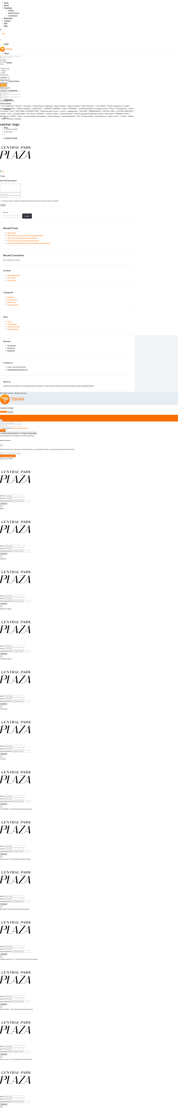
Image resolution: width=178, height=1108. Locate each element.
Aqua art (19, 106)
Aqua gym (27, 106)
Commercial (12, 15)
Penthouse (11, 348)
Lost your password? (20, 428)
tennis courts (112, 116)
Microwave (31, 114)
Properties (8, 8)
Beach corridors (74, 106)
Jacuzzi (63, 111)
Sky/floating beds (68, 116)
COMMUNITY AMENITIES (51, 108)
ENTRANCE (73, 108)
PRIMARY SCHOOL (122, 114)
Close (10, 412)
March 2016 (11, 278)
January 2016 (11, 280)
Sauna (20, 116)
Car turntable (100, 106)
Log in (9, 321)
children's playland (23, 108)
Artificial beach (38, 106)
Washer (131, 116)
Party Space (109, 114)
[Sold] (3, 64)
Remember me (7, 428)
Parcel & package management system (89, 114)
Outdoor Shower (66, 114)
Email (2, 498)
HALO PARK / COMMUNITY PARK (27, 111)
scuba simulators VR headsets (35, 116)
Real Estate (11, 302)
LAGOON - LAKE (108, 111)
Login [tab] (6, 416)
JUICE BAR (83, 111)
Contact (7, 21)
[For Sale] (3, 62)
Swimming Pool (100, 116)
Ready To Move (13, 13)
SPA (78, 116)
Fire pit (112, 108)
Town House (11, 345)
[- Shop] (7, 73)
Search (3, 85)
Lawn (9, 114)
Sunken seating (87, 116)
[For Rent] (3, 60)
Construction (12, 299)
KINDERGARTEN (94, 111)
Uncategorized (12, 305)
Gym (12, 111)
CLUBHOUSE (36, 108)
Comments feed (13, 326)
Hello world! (11, 233)
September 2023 (13, 275)
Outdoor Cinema (52, 114)
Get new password (8, 456)
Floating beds (122, 108)
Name (2, 496)
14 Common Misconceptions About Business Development (28, 243)
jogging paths (73, 111)
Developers (8, 18)
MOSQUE (40, 114)
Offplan (11, 10)
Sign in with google (29, 433)
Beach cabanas (60, 106)
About (6, 5)
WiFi (3, 119)
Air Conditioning (8, 106)
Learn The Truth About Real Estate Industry (22, 238)
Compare (3, 412)
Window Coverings (14, 119)
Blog (6, 26)
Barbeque (49, 106)
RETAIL (13, 116)
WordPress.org (13, 329)
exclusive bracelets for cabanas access (93, 108)
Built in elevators (88, 106)
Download (4, 503)
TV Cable (122, 116)
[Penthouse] (7, 75)
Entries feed (11, 324)
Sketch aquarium (54, 116)
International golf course (49, 111)
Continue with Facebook (10, 433)
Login (3, 430)
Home (6, 3)
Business (10, 297)
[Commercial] (7, 69)
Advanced (4, 83)
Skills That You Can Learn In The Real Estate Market (25, 235)
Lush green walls (19, 114)
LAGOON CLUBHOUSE (124, 111)
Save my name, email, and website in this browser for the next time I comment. (30, 201)
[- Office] (7, 71)
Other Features (5, 103)
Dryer (65, 108)
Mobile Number (5, 501)
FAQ (5, 23)
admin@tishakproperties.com (17, 370)
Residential (11, 351)
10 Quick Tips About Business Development (23, 240)
